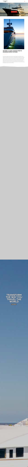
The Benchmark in (14, 6)
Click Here (14, 304)
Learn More (14, 11)
